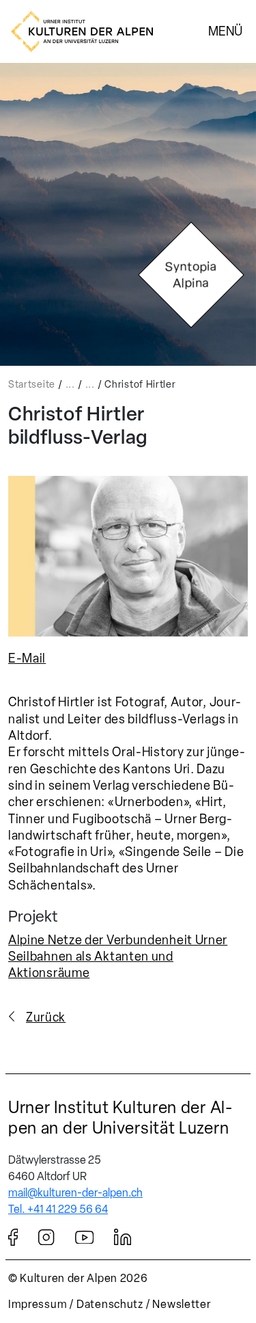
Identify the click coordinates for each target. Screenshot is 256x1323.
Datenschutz (109, 1304)
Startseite (31, 384)
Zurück (46, 1017)
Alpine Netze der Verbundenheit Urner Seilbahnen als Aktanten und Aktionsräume (117, 957)
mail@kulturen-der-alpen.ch (75, 1192)
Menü (225, 30)
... (70, 384)
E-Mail (27, 658)
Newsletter (181, 1304)
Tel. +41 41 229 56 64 (58, 1209)
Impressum (37, 1304)
